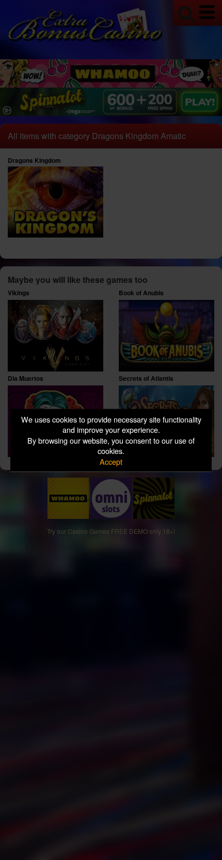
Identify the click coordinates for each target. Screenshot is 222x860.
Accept (111, 461)
